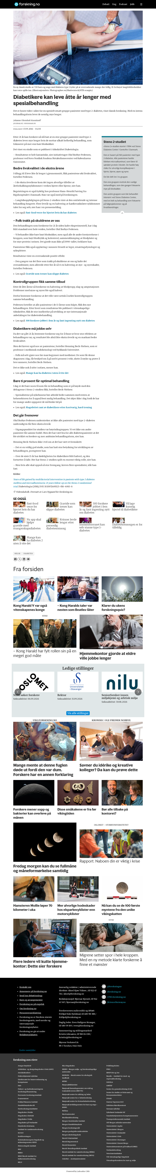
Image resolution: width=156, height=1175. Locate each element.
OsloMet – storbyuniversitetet (73, 1159)
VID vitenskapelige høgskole (117, 1157)
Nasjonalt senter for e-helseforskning (77, 1098)
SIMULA (109, 1082)
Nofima (65, 1111)
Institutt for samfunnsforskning (30, 1129)
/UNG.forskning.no (116, 997)
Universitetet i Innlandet (115, 1133)
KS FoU (20, 1133)
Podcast (123, 4)
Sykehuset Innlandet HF (115, 1112)
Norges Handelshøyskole (72, 1124)
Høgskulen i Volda (25, 1119)
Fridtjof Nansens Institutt (28, 1102)
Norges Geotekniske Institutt (73, 1121)
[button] (18, 692)
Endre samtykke (27, 1050)
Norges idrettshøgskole (71, 1135)
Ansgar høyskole (24, 1066)
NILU (20, 1162)
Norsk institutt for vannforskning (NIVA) (78, 1155)
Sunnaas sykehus (113, 1109)
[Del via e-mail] (28, 559)
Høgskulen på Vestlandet (27, 1123)
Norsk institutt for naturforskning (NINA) (78, 1152)
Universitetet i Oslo (113, 1136)
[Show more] (122, 213)
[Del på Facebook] (15, 559)
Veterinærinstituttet (114, 1153)
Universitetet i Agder (114, 1126)
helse (17, 554)
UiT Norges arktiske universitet (118, 1123)
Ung (114, 4)
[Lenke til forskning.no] (55, 3)
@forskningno (114, 986)
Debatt (105, 4)
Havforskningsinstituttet (28, 1109)
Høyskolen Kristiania (26, 1126)
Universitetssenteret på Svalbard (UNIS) (121, 1147)
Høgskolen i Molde (25, 1112)
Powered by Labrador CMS (78, 1171)
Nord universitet (68, 1114)
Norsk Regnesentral (70, 1142)
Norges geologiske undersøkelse (75, 1131)
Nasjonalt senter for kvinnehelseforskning (79, 1101)
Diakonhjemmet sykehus (28, 1076)
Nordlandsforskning (70, 1118)
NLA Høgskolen (68, 1066)
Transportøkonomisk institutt (118, 1119)
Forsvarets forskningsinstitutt (30, 1095)
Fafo (19, 1086)
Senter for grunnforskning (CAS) (119, 1089)
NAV (19, 1149)
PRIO (108, 1069)
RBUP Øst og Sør (112, 1073)
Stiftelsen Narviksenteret (116, 1105)
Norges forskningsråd (71, 1128)
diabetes (28, 554)
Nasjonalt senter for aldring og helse (76, 1094)
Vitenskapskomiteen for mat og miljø (121, 1160)
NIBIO (20, 1153)
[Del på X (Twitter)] (20, 559)
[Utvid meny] (141, 4)
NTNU (64, 1081)
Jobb (132, 4)
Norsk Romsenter (69, 1145)
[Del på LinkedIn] (24, 559)
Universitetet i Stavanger (116, 1140)
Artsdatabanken (24, 1073)
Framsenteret (23, 1098)
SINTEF (109, 1086)
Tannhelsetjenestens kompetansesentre (122, 1116)
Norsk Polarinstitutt (70, 1138)
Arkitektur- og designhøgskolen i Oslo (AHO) (36, 1069)
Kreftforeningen (24, 1136)
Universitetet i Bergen (114, 1129)
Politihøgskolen (112, 1066)
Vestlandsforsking (113, 1150)
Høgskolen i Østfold (26, 1116)
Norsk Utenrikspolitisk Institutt (74, 1148)
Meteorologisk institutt (27, 1146)
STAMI (109, 1098)
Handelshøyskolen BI (26, 1105)
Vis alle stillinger (78, 713)
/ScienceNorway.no (116, 1002)
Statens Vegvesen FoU (114, 1102)
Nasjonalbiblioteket (69, 1085)
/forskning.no (114, 991)
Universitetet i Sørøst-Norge (117, 1143)
